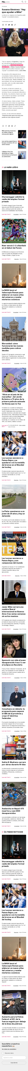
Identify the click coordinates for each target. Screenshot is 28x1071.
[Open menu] (25, 1)
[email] (12, 25)
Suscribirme (14, 1062)
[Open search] (22, 1)
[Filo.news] (6, 2)
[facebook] (6, 25)
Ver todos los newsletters (9, 1049)
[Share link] (15, 25)
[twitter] (9, 25)
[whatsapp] (3, 25)
